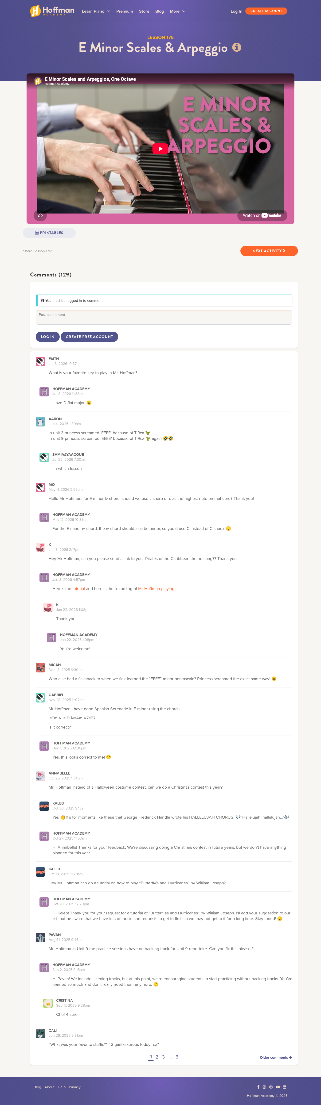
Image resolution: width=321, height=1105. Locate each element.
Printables (51, 233)
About (49, 1087)
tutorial (78, 588)
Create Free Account (89, 337)
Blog (159, 11)
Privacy (75, 1087)
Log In (236, 11)
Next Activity (268, 251)
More (177, 12)
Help (62, 1087)
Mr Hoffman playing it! (158, 588)
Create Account (266, 10)
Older (274, 1057)
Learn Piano (96, 12)
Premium (124, 11)
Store (144, 11)
